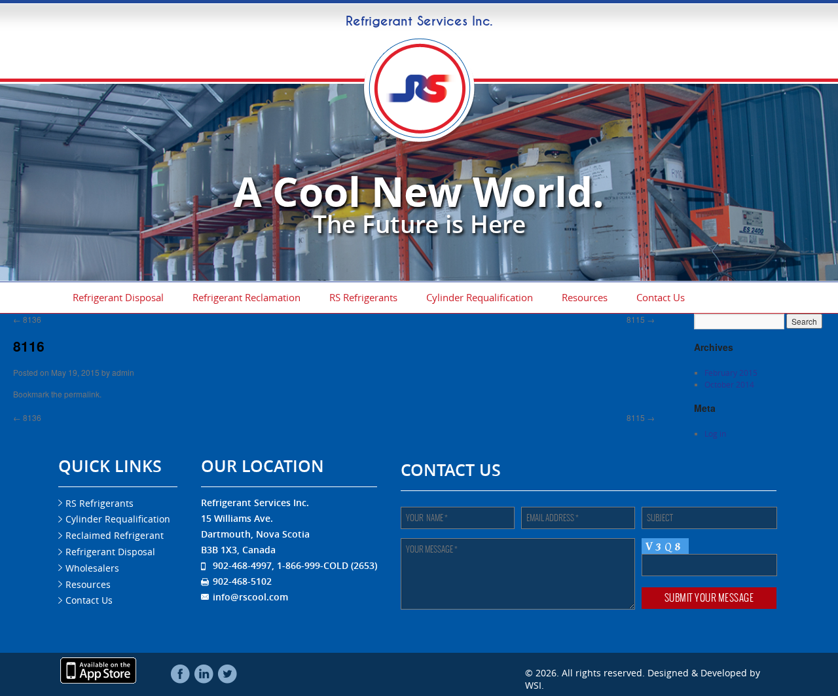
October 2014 (729, 384)
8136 (27, 319)
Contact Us (660, 297)
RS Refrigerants (363, 297)
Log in (715, 433)
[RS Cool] (419, 139)
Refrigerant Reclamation (246, 297)
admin (123, 372)
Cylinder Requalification (479, 297)
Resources (585, 297)
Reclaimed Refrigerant (114, 535)
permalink (82, 393)
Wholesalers (92, 568)
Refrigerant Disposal (118, 297)
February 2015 (730, 372)
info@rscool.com (250, 597)
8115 (641, 319)
